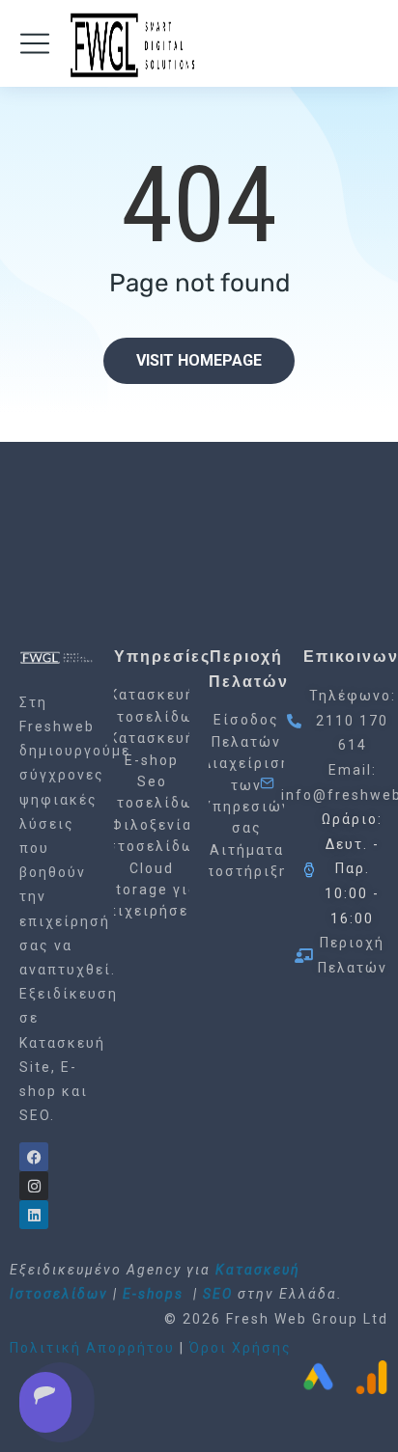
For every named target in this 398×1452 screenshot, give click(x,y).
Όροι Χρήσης (240, 1348)
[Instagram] (33, 1185)
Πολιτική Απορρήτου (92, 1348)
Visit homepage (199, 360)
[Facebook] (33, 1156)
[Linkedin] (33, 1214)
